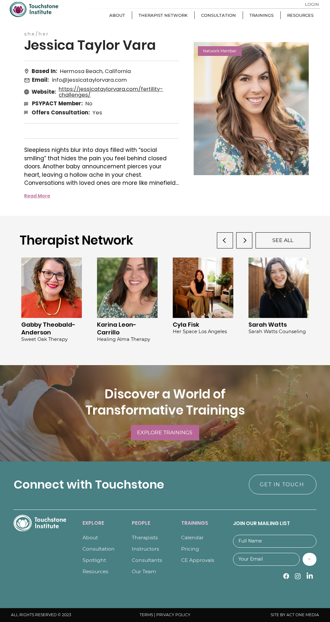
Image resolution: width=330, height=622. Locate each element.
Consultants (147, 560)
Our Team (144, 571)
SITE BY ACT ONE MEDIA (295, 615)
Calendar (192, 537)
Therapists (145, 537)
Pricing (190, 549)
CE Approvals (197, 560)
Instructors (145, 549)
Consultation (98, 549)
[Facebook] (286, 576)
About (90, 537)
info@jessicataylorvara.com (89, 80)
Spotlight (94, 560)
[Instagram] (298, 576)
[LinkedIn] (310, 576)
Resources (95, 571)
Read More (37, 196)
